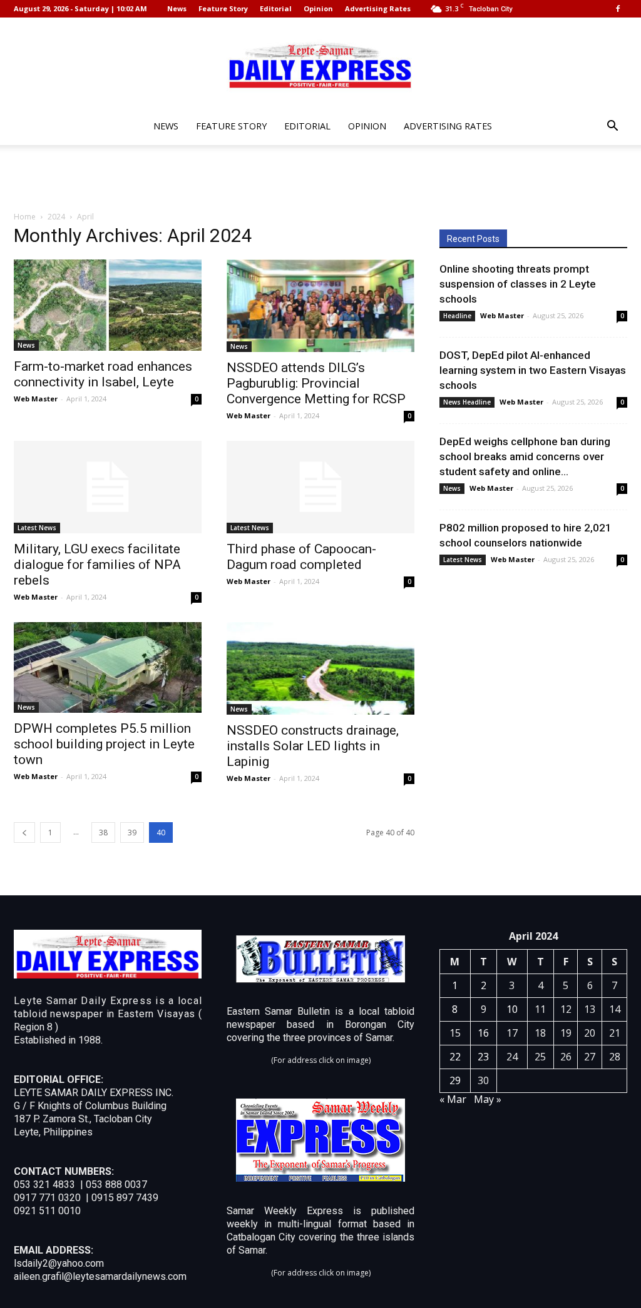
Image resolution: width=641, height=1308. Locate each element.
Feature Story (223, 8)
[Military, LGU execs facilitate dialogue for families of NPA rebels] (108, 487)
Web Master (36, 398)
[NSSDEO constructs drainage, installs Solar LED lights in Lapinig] (320, 668)
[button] (612, 127)
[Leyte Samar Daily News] (320, 64)
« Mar (452, 1099)
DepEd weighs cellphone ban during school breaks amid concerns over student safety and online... (524, 456)
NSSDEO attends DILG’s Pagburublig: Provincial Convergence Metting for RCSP (316, 383)
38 (103, 832)
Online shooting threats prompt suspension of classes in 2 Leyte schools (517, 284)
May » (487, 1099)
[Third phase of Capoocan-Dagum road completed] (320, 487)
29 (455, 1080)
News (177, 8)
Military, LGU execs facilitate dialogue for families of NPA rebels (97, 564)
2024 (56, 216)
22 (455, 1057)
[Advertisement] (320, 179)
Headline (457, 315)
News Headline (467, 402)
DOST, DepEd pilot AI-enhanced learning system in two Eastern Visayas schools (532, 370)
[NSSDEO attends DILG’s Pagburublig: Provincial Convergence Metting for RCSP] (320, 305)
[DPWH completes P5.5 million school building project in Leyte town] (108, 667)
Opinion (318, 8)
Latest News (37, 527)
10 (512, 1009)
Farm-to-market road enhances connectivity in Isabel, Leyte (103, 374)
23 (483, 1057)
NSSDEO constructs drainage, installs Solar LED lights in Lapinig (313, 746)
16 (483, 1033)
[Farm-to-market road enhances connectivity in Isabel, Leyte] (108, 305)
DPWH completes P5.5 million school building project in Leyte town (104, 744)
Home (25, 216)
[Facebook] (617, 9)
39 (132, 832)
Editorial (276, 8)
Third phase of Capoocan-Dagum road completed (301, 556)
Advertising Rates (378, 8)
